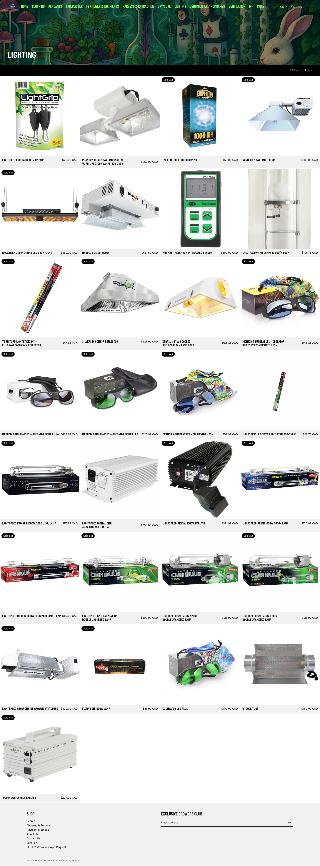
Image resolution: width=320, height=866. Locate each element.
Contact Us (33, 838)
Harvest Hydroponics (46, 860)
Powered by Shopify (69, 860)
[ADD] (74, 150)
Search (31, 820)
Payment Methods (38, 829)
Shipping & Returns (38, 825)
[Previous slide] (245, 116)
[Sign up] (289, 822)
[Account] (300, 6)
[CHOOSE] (314, 424)
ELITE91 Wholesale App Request (46, 847)
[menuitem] (260, 6)
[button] (308, 70)
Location (32, 842)
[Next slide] (314, 116)
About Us (32, 833)
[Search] (293, 6)
